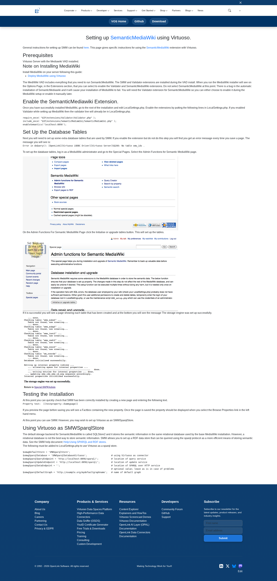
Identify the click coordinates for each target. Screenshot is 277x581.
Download (159, 21)
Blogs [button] (188, 10)
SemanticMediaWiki (133, 37)
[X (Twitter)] (228, 566)
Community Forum (172, 509)
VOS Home (118, 21)
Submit (223, 538)
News (200, 10)
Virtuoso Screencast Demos (135, 517)
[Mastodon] (240, 566)
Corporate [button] (69, 10)
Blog (37, 513)
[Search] (229, 10)
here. (86, 47)
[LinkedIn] (221, 566)
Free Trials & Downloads (91, 528)
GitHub (166, 513)
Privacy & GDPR (44, 528)
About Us (40, 509)
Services (118, 10)
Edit (240, 571)
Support (166, 517)
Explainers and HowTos (132, 513)
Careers (39, 517)
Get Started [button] (147, 10)
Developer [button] (102, 10)
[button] (239, 10)
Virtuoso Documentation (133, 520)
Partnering (40, 520)
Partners (176, 10)
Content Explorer (128, 509)
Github (139, 21)
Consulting (83, 540)
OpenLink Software (59, 566)
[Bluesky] (234, 566)
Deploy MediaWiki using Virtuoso (47, 76)
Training (81, 536)
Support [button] (131, 10)
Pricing (81, 532)
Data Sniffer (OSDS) (88, 520)
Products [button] (85, 10)
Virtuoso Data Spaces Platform (94, 509)
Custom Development (89, 544)
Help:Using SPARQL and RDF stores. (84, 442)
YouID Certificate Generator (92, 524)
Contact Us (41, 524)
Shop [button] (162, 10)
